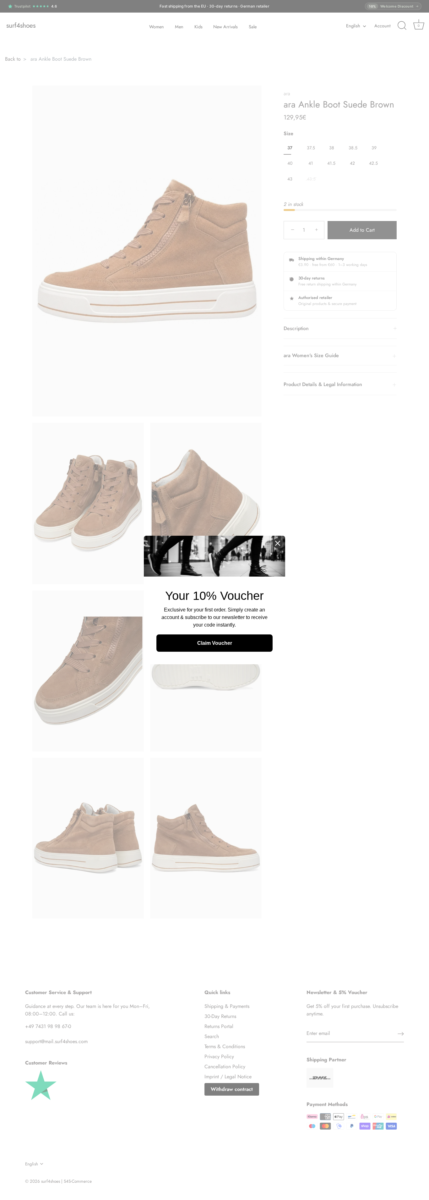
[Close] (277, 543)
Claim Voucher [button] (214, 643)
